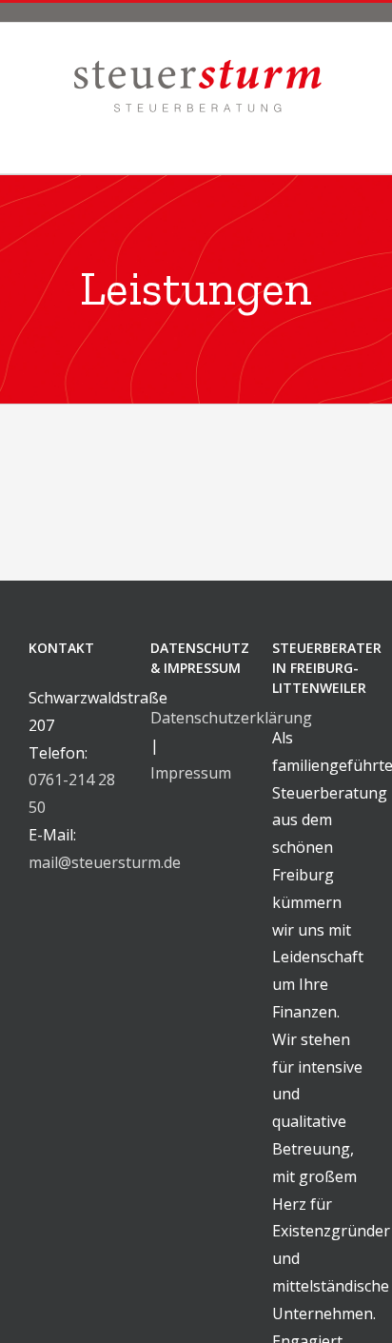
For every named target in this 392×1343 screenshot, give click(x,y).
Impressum (190, 772)
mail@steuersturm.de (105, 862)
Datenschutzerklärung (231, 717)
